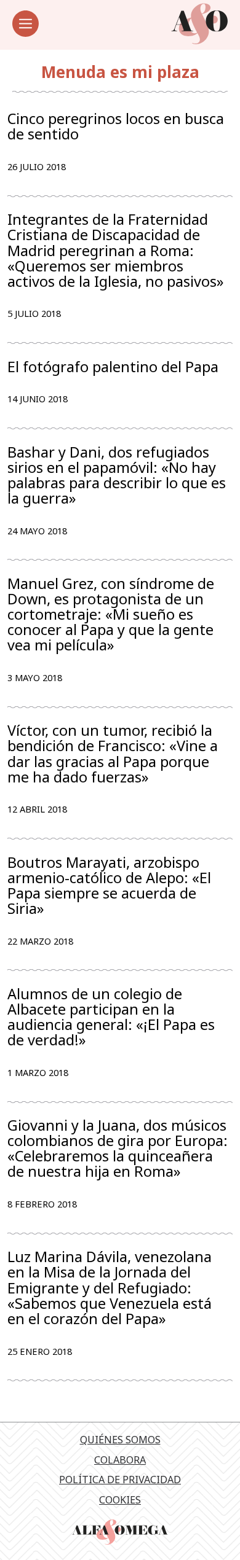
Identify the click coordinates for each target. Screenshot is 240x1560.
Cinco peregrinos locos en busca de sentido (115, 126)
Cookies (120, 1500)
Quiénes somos (120, 1439)
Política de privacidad (120, 1479)
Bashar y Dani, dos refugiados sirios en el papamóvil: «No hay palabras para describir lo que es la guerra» (116, 476)
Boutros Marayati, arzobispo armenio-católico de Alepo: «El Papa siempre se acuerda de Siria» (109, 886)
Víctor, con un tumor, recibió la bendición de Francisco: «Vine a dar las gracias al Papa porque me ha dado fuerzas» (112, 754)
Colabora (120, 1460)
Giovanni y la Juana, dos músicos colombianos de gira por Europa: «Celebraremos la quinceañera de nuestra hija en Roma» (117, 1149)
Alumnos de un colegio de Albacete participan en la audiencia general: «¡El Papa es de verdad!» (111, 1017)
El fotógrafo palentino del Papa (112, 367)
